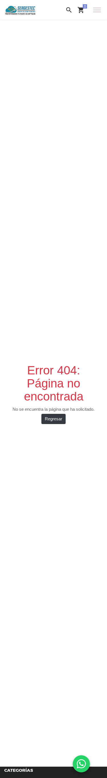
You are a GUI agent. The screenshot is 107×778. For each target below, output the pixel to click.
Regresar (53, 418)
